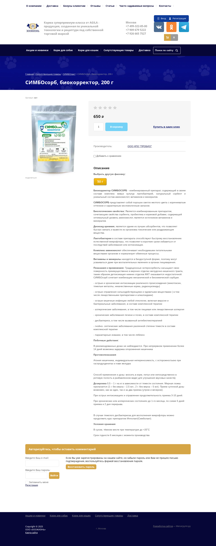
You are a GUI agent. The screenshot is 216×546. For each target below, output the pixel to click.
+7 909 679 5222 (136, 30)
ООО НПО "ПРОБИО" (140, 146)
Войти (54, 475)
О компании (34, 5)
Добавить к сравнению (108, 156)
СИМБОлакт (69, 74)
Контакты (165, 5)
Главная (29, 74)
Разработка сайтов (163, 526)
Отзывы (95, 5)
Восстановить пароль (81, 466)
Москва (131, 22)
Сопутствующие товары (119, 50)
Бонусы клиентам (74, 5)
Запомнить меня (38, 482)
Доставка (52, 5)
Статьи (110, 5)
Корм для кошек (88, 50)
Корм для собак (63, 50)
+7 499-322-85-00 (136, 26)
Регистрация (179, 18)
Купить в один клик (166, 126)
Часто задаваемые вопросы (136, 5)
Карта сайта (31, 532)
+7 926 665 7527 (136, 33)
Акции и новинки (37, 50)
